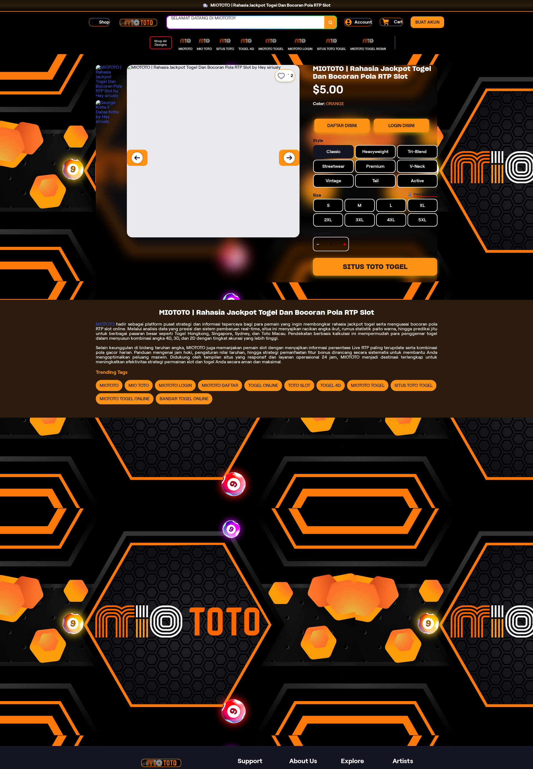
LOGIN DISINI (401, 125)
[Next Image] (289, 158)
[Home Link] (138, 22)
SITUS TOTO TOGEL (375, 266)
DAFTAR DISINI (342, 125)
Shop (104, 22)
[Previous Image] (137, 158)
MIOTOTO (105, 324)
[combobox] (246, 22)
